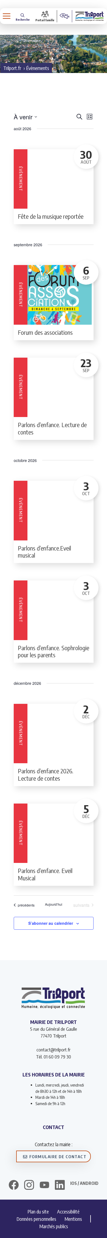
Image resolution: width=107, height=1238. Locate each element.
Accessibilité (68, 1211)
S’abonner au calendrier (50, 923)
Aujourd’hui (53, 904)
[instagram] (29, 1185)
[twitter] (44, 1185)
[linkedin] (60, 1185)
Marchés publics (53, 1226)
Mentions (73, 1219)
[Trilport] (89, 16)
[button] (22, 16)
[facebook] (14, 1185)
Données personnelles (36, 1219)
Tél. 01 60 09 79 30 (53, 1057)
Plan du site (38, 1211)
